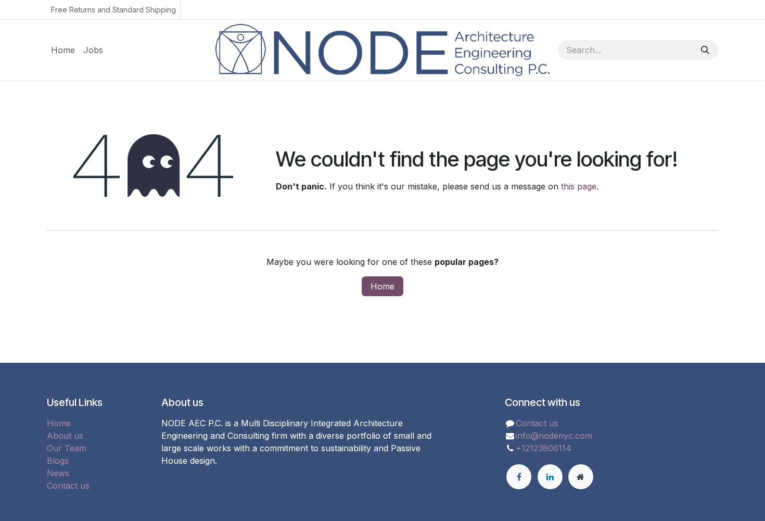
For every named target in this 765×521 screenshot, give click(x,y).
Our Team (66, 448)
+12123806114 (543, 448)
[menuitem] (63, 50)
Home (382, 286)
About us (65, 435)
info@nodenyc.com (554, 435)
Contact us (68, 485)
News (58, 473)
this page (578, 186)
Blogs (58, 460)
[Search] (705, 50)
